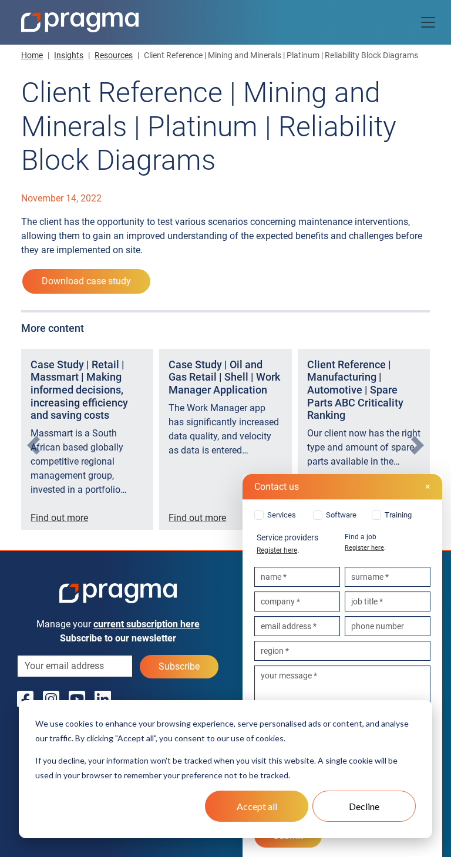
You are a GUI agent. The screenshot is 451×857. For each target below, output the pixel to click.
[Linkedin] (103, 699)
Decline (364, 806)
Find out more (59, 517)
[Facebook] (25, 699)
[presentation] (33, 444)
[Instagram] (51, 699)
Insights (68, 55)
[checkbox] (342, 515)
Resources (114, 55)
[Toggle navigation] (428, 22)
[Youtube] (77, 699)
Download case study (86, 281)
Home (32, 55)
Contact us (342, 486)
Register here (277, 550)
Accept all (257, 806)
